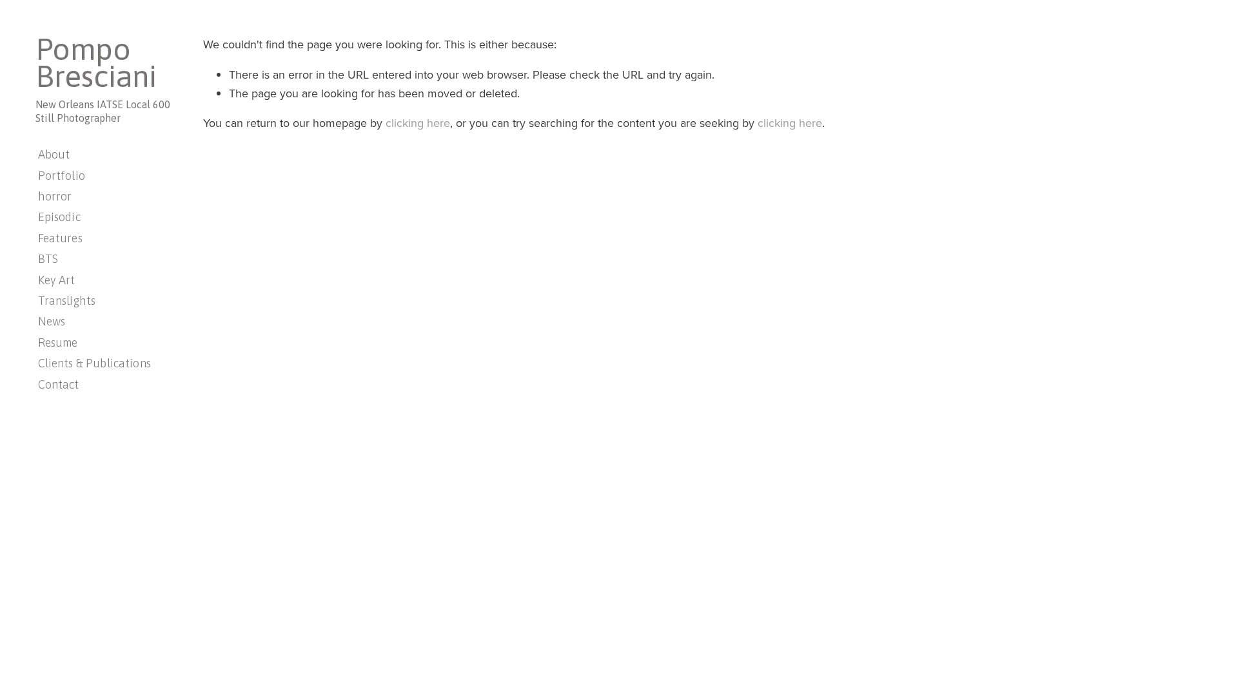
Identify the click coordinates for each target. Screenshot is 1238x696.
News (52, 321)
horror (55, 196)
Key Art (56, 280)
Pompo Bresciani (96, 62)
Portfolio (61, 175)
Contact (58, 384)
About (54, 154)
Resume (58, 342)
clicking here (418, 123)
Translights (67, 300)
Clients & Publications (94, 363)
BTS (48, 259)
